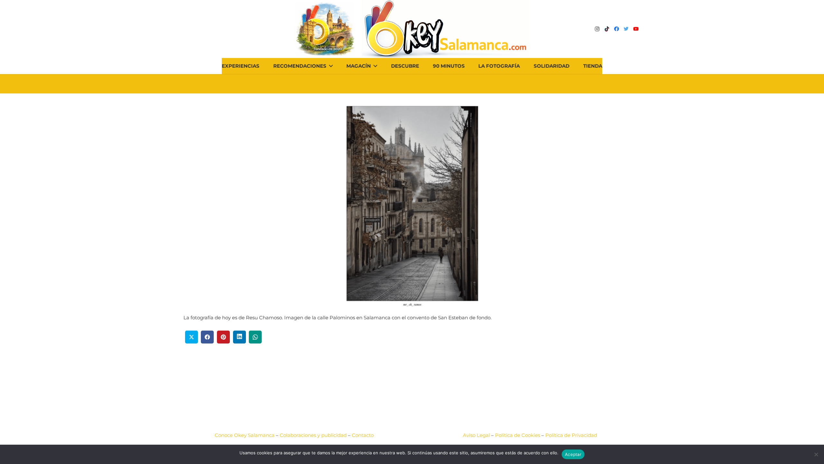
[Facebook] (616, 29)
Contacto (363, 435)
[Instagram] (597, 29)
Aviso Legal (476, 435)
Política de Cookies (517, 435)
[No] (816, 454)
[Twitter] (626, 29)
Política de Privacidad (571, 435)
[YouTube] (636, 29)
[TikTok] (607, 29)
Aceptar (573, 454)
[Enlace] (445, 29)
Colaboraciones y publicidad (313, 435)
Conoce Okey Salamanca (245, 435)
